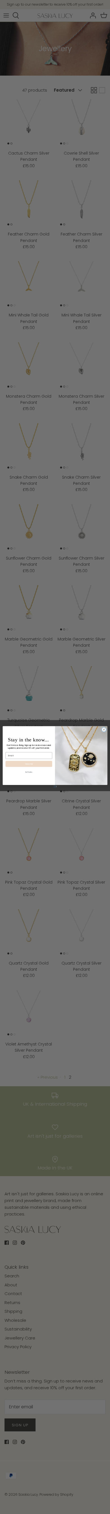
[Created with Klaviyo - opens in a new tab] (54, 786)
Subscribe (29, 763)
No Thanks (28, 772)
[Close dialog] (104, 729)
